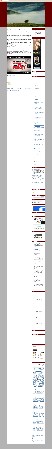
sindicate (39, 425)
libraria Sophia (36, 411)
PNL (41, 385)
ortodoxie (39, 368)
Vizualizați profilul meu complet (37, 74)
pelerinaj (40, 416)
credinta (35, 386)
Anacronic (35, 276)
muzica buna (40, 383)
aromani (34, 413)
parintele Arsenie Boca (35, 416)
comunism (41, 373)
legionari (37, 399)
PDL (35, 375)
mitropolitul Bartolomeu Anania (36, 415)
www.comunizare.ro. (16, 54)
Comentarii (35, 192)
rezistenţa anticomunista (18, 77)
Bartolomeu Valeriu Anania (37, 396)
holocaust (37, 403)
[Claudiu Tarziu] (41, 210)
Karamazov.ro (36, 242)
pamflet (42, 415)
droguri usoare (34, 432)
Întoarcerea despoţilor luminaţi (36, 169)
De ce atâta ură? (36, 270)
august (36, 91)
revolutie (42, 409)
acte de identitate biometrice (38, 426)
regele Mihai (38, 405)
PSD (43, 385)
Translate (39, 202)
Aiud (41, 425)
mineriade (37, 420)
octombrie (36, 88)
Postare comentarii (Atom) (15, 90)
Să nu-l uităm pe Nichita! (37, 100)
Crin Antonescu (40, 386)
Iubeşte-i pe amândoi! (37, 130)
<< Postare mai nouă (10, 88)
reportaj (40, 384)
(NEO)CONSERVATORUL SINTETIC (37, 182)
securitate (40, 411)
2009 (34, 161)
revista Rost (37, 385)
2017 (34, 77)
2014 (34, 82)
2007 (34, 164)
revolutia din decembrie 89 (36, 422)
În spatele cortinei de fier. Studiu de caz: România (16, 29)
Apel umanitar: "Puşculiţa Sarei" (38, 144)
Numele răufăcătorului (37, 148)
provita (43, 416)
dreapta (39, 375)
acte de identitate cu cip (40, 419)
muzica (40, 433)
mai (35, 96)
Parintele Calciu (40, 390)
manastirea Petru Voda (38, 378)
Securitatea (38, 389)
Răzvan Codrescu (36, 265)
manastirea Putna (41, 414)
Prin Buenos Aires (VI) (37, 250)
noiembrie (36, 86)
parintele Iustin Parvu (39, 376)
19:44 (14, 75)
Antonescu (38, 388)
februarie (36, 153)
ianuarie (36, 154)
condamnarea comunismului (37, 394)
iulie (35, 93)
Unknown (35, 72)
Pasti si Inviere (39, 423)
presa (34, 364)
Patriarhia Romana (38, 412)
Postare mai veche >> (28, 88)
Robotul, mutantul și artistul (37, 277)
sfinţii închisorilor (35, 425)
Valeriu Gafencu (40, 381)
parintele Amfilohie (38, 421)
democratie (34, 398)
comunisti (38, 427)
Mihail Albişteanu (36, 269)
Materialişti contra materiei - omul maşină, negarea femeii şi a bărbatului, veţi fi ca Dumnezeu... (38, 257)
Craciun (34, 393)
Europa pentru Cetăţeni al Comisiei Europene (13, 48)
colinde (33, 420)
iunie (35, 94)
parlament (35, 395)
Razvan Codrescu (36, 374)
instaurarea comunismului (12, 77)
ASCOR (40, 400)
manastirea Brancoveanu (40, 429)
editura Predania (41, 408)
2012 (34, 156)
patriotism (41, 403)
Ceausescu (42, 417)
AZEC (34, 412)
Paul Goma (43, 412)
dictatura (43, 413)
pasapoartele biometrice (36, 409)
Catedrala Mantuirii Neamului (36, 417)
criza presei (40, 413)
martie (35, 99)
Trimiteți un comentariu (10, 86)
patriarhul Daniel (40, 395)
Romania (34, 408)
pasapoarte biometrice (40, 392)
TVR (39, 382)
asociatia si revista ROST (38, 367)
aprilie (35, 97)
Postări (35, 191)
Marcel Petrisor (35, 384)
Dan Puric (42, 374)
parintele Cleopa (41, 431)
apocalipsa (38, 402)
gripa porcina (35, 414)
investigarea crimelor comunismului (38, 428)
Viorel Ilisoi (34, 391)
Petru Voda (41, 407)
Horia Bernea (41, 406)
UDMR (40, 387)
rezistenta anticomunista (38, 369)
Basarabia (34, 379)
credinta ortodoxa (40, 397)
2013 (34, 84)
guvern (34, 377)
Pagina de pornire (19, 88)
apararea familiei (40, 393)
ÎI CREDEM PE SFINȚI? (37, 265)
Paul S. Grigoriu (36, 249)
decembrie (36, 85)
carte (37, 413)
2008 (34, 163)
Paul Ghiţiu (35, 255)
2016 (34, 79)
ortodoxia (38, 377)
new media (37, 433)
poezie (43, 377)
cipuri (37, 408)
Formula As (38, 371)
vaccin (43, 411)
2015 (34, 80)
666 (37, 400)
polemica (42, 421)
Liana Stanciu (37, 410)
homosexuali (39, 398)
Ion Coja (41, 418)
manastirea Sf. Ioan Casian (36, 430)
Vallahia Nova (36, 282)
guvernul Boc (40, 379)
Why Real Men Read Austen (37, 243)
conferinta (34, 382)
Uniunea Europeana (24, 77)
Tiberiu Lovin (42, 410)
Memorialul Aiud (35, 407)
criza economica (35, 380)
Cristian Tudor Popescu (36, 418)
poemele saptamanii (35, 404)
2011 (34, 158)
